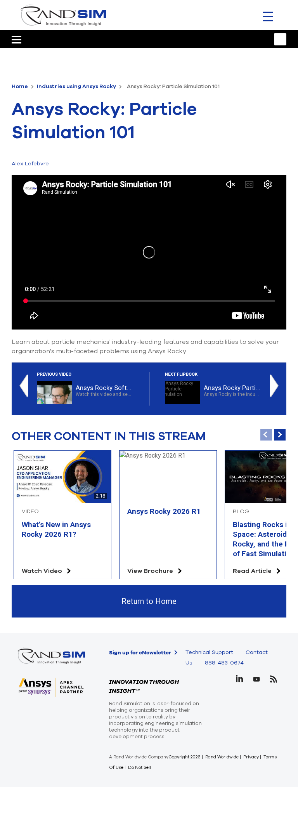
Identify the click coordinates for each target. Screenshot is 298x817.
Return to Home (149, 601)
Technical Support (209, 652)
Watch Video (42, 571)
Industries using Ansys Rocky (77, 86)
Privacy (251, 757)
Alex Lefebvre (30, 163)
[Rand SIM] (63, 14)
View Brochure (150, 571)
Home (20, 86)
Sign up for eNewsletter (140, 652)
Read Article (252, 571)
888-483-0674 (224, 662)
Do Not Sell (139, 767)
